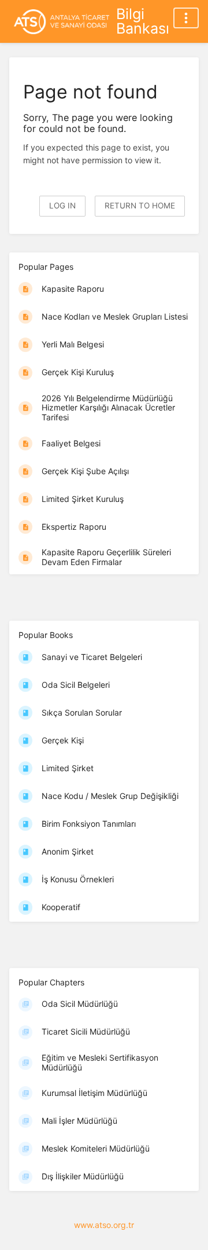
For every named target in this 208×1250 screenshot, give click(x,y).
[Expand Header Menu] (186, 18)
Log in (62, 205)
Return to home (140, 205)
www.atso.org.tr (104, 1225)
